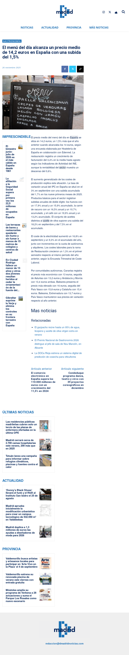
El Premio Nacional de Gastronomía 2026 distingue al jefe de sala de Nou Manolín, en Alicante (58, 343)
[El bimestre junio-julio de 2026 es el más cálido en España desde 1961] (20, 147)
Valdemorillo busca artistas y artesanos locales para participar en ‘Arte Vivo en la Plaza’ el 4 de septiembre (21, 563)
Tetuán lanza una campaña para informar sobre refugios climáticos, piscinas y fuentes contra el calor (22, 461)
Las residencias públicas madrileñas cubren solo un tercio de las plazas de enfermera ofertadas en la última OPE (21, 427)
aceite (46, 220)
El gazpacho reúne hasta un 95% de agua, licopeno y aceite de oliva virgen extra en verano (57, 330)
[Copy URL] (80, 69)
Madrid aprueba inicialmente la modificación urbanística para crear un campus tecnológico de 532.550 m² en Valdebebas (21, 513)
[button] (123, 12)
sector (62, 167)
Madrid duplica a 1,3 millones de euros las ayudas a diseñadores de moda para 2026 (20, 531)
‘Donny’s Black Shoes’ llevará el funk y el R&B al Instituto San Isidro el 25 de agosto (22, 494)
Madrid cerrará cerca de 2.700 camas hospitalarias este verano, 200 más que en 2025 (21, 444)
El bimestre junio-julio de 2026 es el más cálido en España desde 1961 (11, 158)
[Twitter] (110, 12)
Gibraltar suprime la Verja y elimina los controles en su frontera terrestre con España (11, 311)
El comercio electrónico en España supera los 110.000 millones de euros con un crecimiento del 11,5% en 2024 (43, 382)
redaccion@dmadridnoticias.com (64, 643)
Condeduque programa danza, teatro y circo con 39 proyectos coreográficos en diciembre (73, 380)
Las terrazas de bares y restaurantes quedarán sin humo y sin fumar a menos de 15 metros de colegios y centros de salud (13, 238)
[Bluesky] (116, 12)
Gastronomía (12, 41)
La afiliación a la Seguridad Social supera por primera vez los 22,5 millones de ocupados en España (12, 198)
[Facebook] (64, 69)
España (74, 137)
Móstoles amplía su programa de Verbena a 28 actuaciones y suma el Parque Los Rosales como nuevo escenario (21, 595)
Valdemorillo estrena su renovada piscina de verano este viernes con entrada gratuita (20, 578)
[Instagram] (103, 12)
